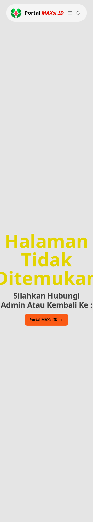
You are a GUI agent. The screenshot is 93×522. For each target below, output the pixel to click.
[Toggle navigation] (70, 13)
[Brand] (16, 12)
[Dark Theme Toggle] (78, 13)
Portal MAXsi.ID (43, 319)
